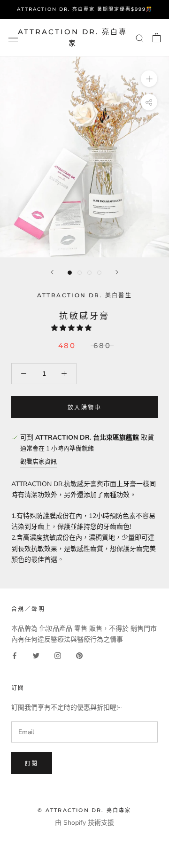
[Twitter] (36, 655)
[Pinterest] (79, 655)
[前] (52, 272)
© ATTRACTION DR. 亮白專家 (84, 810)
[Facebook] (14, 655)
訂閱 (31, 763)
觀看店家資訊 (38, 461)
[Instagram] (57, 655)
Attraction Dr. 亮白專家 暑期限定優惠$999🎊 (85, 9)
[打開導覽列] (13, 37)
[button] (72, 328)
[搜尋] (140, 38)
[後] (116, 272)
